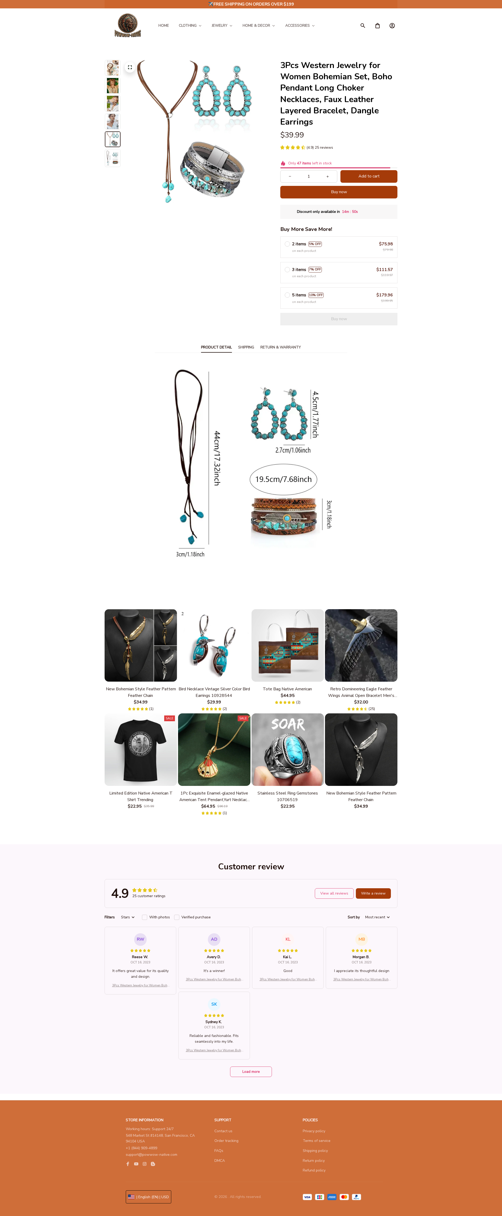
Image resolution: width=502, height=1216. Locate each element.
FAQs (218, 1150)
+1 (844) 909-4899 (141, 1148)
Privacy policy (314, 1131)
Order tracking (226, 1140)
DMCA (219, 1160)
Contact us (223, 1131)
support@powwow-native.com (151, 1154)
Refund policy (314, 1170)
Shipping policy (315, 1150)
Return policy (314, 1160)
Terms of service (316, 1140)
